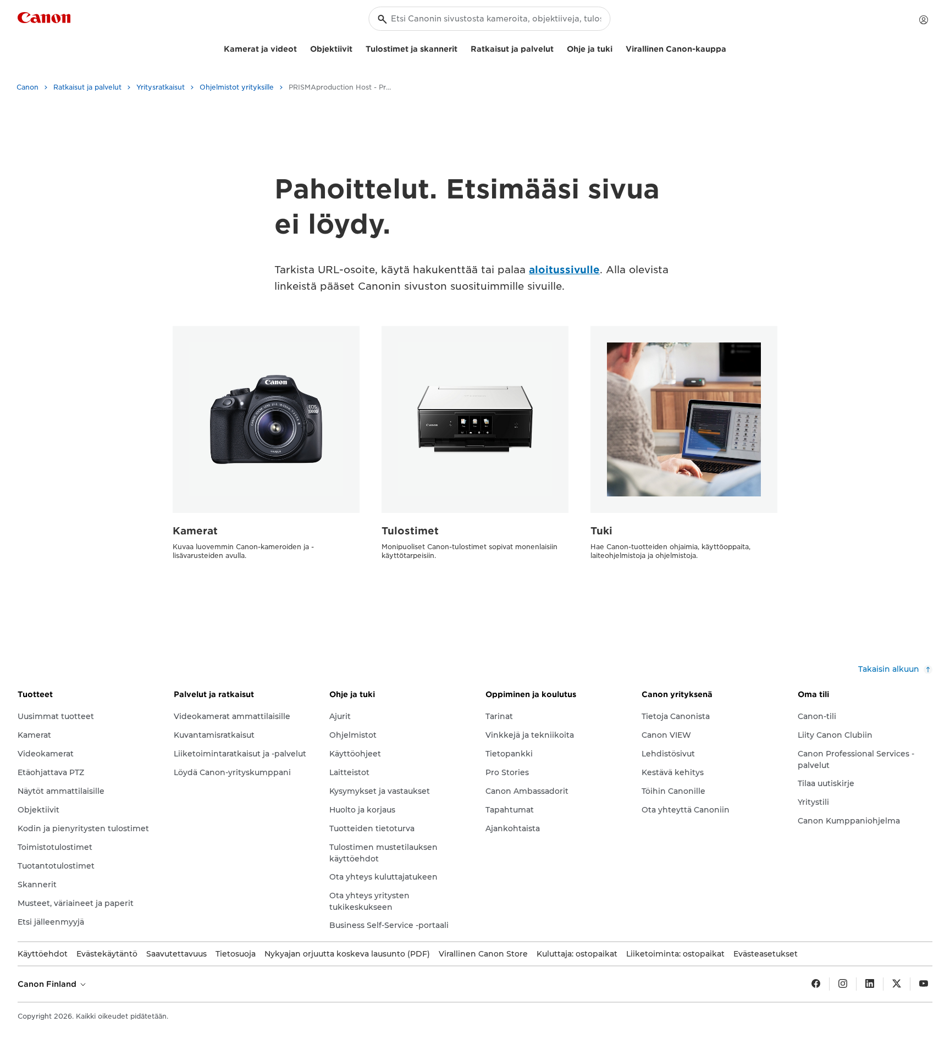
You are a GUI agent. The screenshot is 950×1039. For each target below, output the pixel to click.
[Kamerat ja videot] (301, 47)
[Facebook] (815, 984)
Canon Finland (48, 984)
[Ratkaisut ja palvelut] (558, 47)
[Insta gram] (842, 984)
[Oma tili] (923, 20)
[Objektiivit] (356, 47)
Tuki (601, 531)
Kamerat (195, 531)
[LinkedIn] (869, 984)
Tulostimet (410, 531)
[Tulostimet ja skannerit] (461, 47)
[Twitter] (896, 984)
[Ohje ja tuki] (616, 47)
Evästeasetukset (765, 954)
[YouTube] (923, 984)
